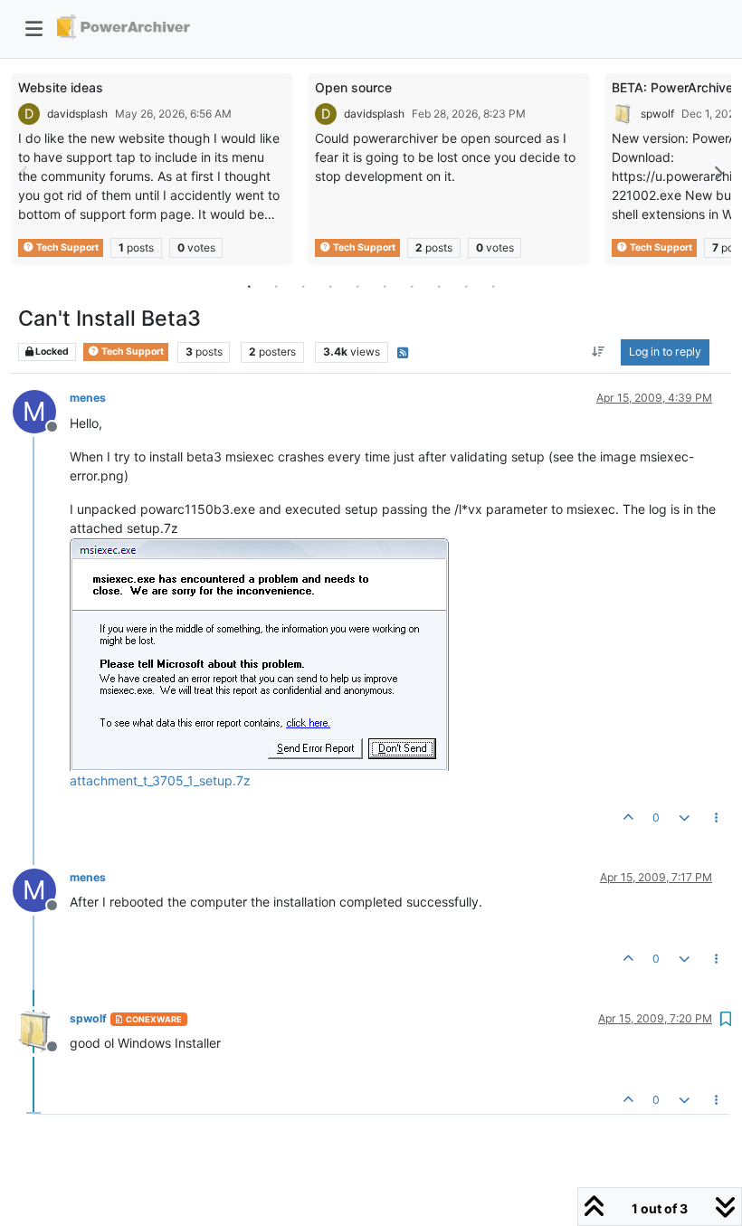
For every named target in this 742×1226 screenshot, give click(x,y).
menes (88, 397)
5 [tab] (357, 286)
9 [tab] (466, 286)
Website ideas (60, 87)
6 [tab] (385, 286)
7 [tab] (412, 286)
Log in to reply (665, 351)
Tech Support (66, 247)
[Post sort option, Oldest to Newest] (599, 352)
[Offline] (41, 1030)
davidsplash (77, 113)
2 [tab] (276, 286)
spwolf (657, 113)
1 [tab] (249, 286)
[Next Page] (717, 173)
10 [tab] (493, 286)
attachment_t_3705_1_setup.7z (160, 780)
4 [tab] (330, 286)
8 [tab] (439, 286)
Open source (353, 87)
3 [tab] (303, 286)
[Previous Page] (24, 173)
